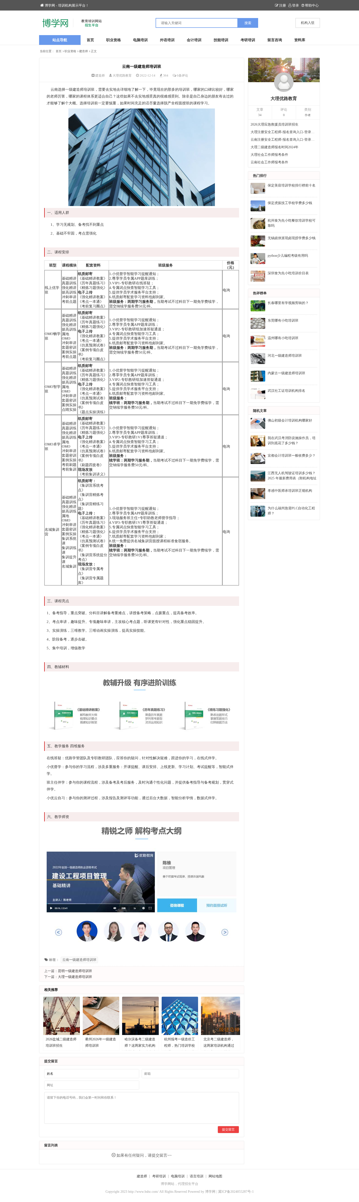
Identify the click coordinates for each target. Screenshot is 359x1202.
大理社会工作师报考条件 (269, 155)
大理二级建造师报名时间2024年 (274, 147)
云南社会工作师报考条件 (269, 162)
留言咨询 (274, 40)
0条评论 (182, 75)
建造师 (83, 51)
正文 (94, 51)
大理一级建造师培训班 (75, 977)
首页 (90, 40)
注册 (282, 5)
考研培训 (248, 40)
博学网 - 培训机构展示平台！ (67, 5)
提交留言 (228, 1129)
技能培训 (221, 40)
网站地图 (215, 1176)
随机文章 (260, 411)
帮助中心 (312, 5)
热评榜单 (260, 293)
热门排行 (260, 175)
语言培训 (196, 1176)
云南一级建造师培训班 (79, 960)
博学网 (210, 1191)
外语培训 (167, 40)
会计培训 (194, 40)
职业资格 (113, 40)
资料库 (299, 40)
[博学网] (109, 23)
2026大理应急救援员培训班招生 (274, 124)
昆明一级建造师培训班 (75, 971)
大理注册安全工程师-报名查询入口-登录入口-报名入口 (284, 132)
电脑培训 (140, 40)
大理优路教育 (122, 75)
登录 (295, 5)
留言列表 (51, 1145)
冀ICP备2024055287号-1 (236, 1191)
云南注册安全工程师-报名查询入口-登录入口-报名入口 (284, 139)
